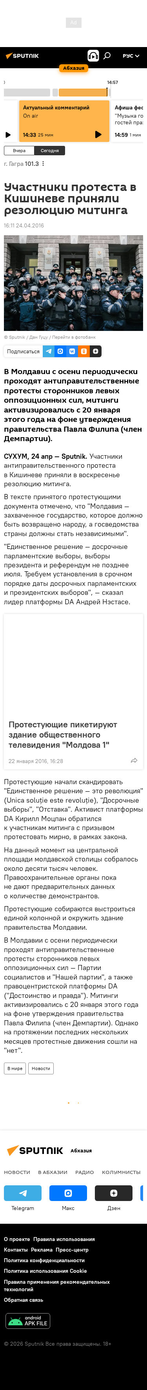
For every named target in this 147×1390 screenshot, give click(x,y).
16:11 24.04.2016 (24, 225)
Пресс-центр (72, 1249)
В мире (14, 1068)
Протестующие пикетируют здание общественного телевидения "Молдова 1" (63, 734)
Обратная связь (23, 1299)
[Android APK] (27, 1322)
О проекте (17, 1239)
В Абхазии (52, 1172)
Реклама (42, 1249)
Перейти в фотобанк (74, 337)
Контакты (16, 1249)
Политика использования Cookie (45, 1270)
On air (30, 115)
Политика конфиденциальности (44, 1260)
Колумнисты (121, 1172)
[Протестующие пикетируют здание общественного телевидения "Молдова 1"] (73, 664)
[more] (134, 760)
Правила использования (64, 1239)
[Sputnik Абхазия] (23, 58)
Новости (41, 1068)
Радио (84, 1172)
